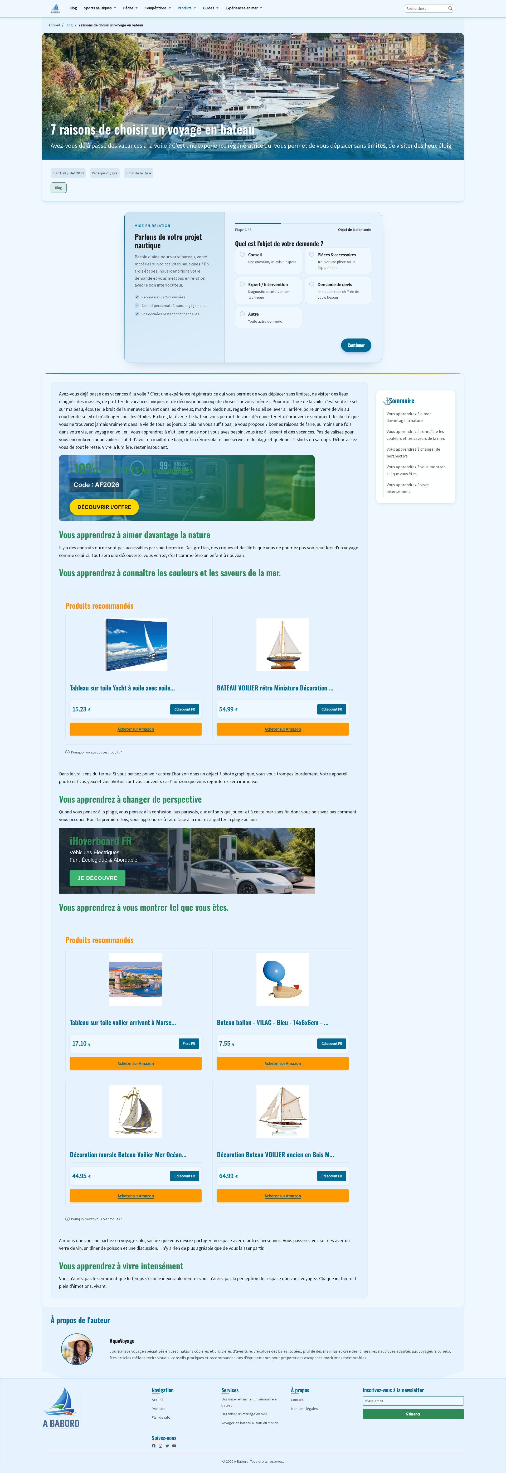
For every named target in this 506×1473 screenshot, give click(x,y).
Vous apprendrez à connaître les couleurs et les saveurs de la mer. (416, 435)
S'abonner (413, 1414)
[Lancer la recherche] (450, 8)
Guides (209, 8)
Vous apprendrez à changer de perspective (413, 452)
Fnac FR (189, 1043)
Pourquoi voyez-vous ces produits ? (94, 752)
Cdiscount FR (184, 709)
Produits (185, 8)
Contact (297, 1399)
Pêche (128, 8)
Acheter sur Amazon (136, 729)
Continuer (356, 345)
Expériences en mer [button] (242, 8)
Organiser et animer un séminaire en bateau (250, 1402)
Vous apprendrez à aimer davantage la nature (409, 417)
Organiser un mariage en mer (244, 1414)
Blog (73, 8)
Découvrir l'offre (104, 507)
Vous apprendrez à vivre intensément (408, 488)
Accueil (54, 25)
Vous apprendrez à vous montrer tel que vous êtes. (416, 470)
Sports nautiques (98, 8)
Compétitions (156, 8)
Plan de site (161, 1417)
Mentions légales (304, 1408)
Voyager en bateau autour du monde (250, 1422)
